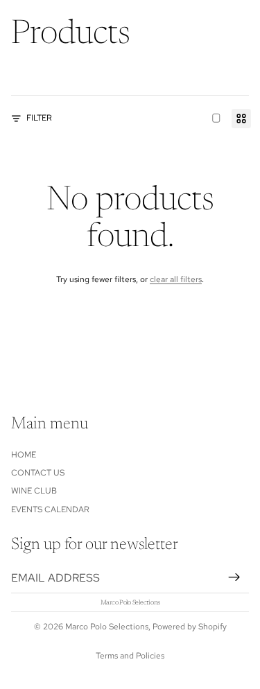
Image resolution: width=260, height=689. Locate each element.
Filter (39, 117)
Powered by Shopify (190, 626)
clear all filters (176, 279)
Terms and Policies (130, 655)
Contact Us (37, 472)
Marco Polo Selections (106, 626)
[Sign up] (234, 577)
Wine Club (34, 490)
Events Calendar (50, 508)
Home (23, 454)
